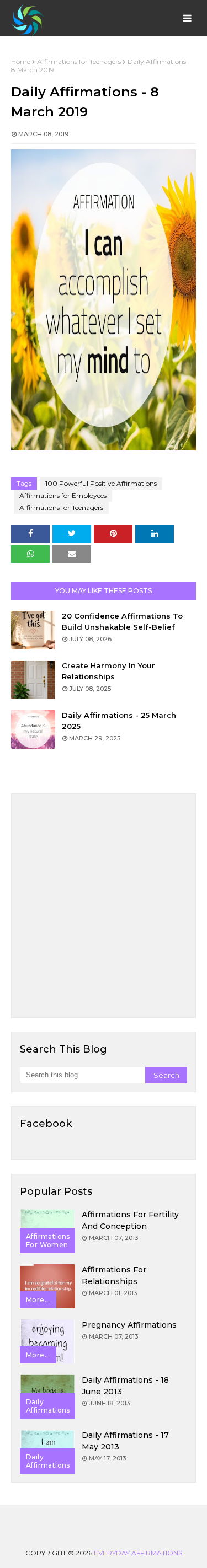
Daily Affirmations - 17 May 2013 (125, 1441)
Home (20, 61)
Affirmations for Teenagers (79, 61)
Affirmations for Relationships (114, 1275)
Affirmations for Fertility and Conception (130, 1220)
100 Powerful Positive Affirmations (101, 483)
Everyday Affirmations (138, 1553)
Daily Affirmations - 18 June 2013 (125, 1386)
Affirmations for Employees (63, 495)
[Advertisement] (103, 905)
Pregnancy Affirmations (129, 1325)
